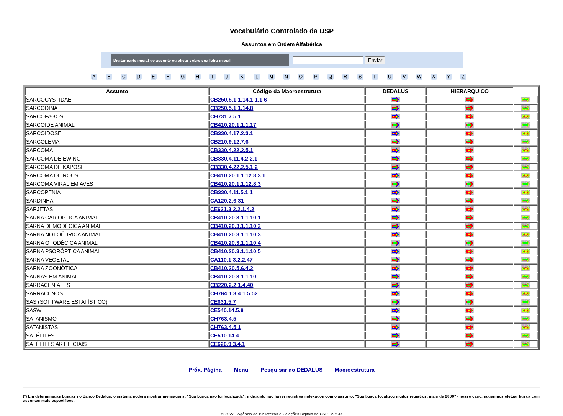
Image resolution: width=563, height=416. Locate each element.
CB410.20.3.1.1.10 (233, 277)
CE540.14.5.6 (227, 310)
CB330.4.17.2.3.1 (231, 133)
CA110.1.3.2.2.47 (231, 260)
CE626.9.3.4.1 (227, 344)
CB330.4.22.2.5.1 (231, 150)
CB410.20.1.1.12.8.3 (235, 184)
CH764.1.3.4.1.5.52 (234, 293)
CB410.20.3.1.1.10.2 (235, 226)
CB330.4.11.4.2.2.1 (233, 159)
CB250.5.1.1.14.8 (231, 108)
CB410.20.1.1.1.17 (233, 125)
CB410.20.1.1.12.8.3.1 (237, 175)
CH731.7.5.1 (225, 116)
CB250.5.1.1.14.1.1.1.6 (238, 100)
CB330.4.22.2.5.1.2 (234, 167)
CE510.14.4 (224, 335)
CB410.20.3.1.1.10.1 (235, 218)
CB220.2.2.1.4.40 (231, 285)
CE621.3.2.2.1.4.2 (232, 209)
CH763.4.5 (223, 319)
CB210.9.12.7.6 (229, 142)
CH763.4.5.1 (225, 327)
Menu (241, 370)
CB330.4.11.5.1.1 (231, 192)
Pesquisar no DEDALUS (291, 370)
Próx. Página (205, 370)
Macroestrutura (355, 370)
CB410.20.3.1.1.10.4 (235, 243)
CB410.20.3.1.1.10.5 (235, 251)
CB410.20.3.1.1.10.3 (235, 234)
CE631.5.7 (223, 302)
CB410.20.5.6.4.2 (231, 268)
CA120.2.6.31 (227, 201)
